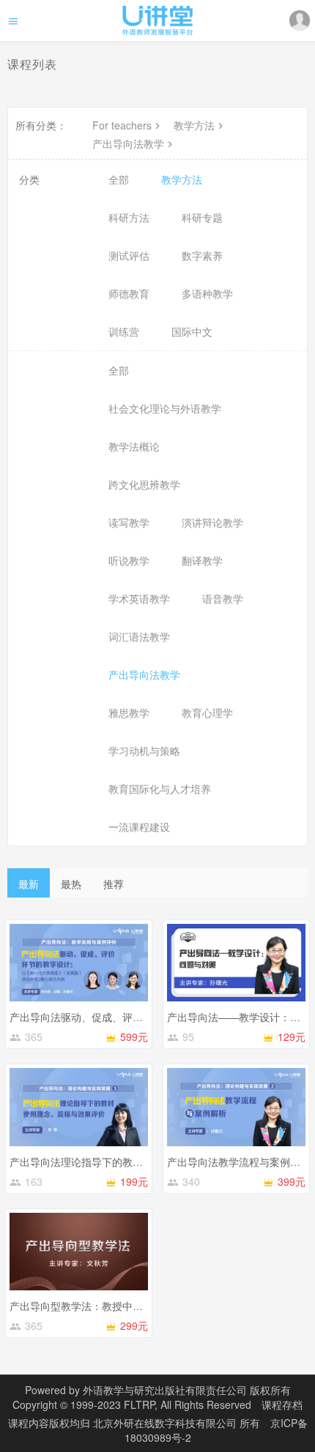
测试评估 (128, 255)
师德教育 (128, 293)
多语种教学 (207, 293)
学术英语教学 (139, 598)
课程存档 (282, 1404)
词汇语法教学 (139, 636)
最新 (28, 883)
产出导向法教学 (128, 143)
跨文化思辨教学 (144, 484)
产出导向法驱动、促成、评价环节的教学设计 (112, 1016)
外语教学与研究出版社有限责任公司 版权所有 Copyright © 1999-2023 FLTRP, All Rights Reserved (151, 1397)
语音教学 (222, 598)
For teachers (122, 125)
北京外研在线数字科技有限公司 (166, 1422)
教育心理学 (207, 712)
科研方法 (128, 217)
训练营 (123, 331)
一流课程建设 (139, 826)
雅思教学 (128, 712)
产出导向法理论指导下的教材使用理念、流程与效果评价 (138, 1161)
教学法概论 (134, 446)
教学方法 (194, 125)
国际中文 (191, 331)
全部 (118, 179)
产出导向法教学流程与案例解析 (239, 1161)
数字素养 (202, 255)
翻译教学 (202, 560)
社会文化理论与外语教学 (164, 408)
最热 (71, 883)
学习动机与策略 (144, 750)
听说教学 (128, 560)
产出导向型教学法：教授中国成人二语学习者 (112, 1305)
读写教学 (128, 522)
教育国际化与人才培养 (159, 788)
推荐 (113, 883)
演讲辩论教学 (212, 522)
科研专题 (202, 217)
